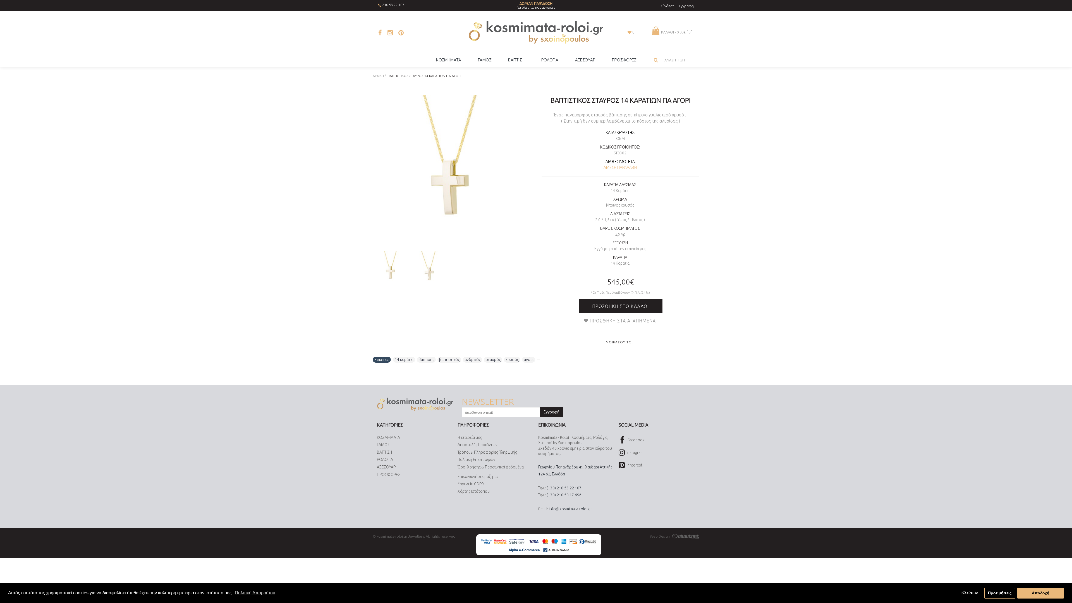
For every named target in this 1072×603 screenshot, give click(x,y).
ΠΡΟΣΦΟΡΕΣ (388, 474)
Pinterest (634, 465)
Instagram (634, 452)
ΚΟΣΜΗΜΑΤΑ (388, 437)
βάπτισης (426, 359)
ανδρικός (472, 359)
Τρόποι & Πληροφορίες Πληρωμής (487, 452)
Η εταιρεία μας (470, 437)
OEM (620, 138)
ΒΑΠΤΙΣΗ (384, 452)
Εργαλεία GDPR (471, 484)
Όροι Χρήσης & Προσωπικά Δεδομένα (491, 467)
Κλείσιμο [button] (969, 593)
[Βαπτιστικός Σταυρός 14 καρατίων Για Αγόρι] (449, 171)
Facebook (636, 439)
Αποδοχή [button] (1040, 593)
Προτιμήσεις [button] (999, 593)
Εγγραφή (551, 412)
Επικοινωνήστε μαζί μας (478, 476)
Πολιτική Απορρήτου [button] (255, 592)
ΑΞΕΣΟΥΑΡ (386, 467)
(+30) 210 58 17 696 (564, 495)
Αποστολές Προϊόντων (477, 444)
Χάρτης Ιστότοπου (474, 491)
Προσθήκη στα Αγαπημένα (623, 320)
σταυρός (493, 359)
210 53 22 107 (393, 5)
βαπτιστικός (449, 359)
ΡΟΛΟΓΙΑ (385, 459)
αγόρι (528, 359)
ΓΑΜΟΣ (383, 444)
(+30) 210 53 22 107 (564, 488)
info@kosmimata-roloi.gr (570, 509)
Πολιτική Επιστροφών (476, 459)
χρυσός (512, 359)
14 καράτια (404, 359)
